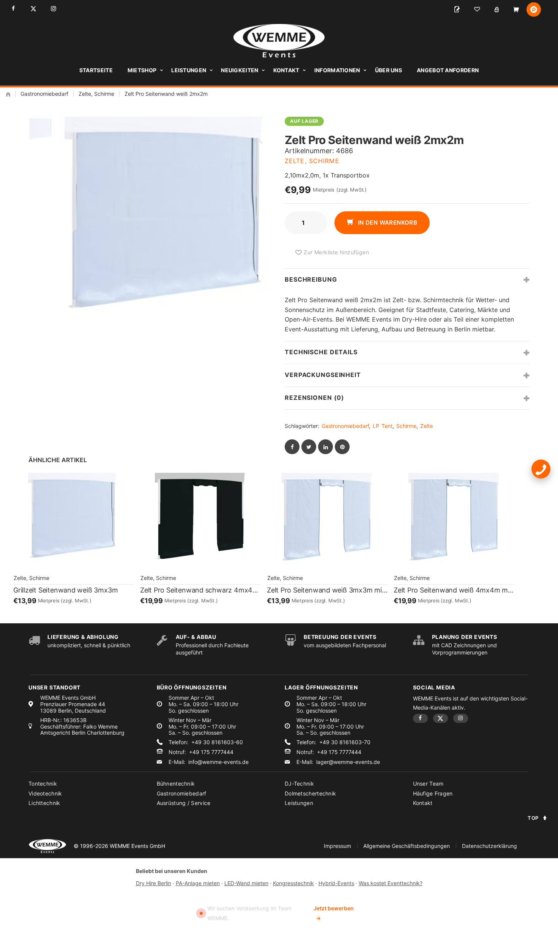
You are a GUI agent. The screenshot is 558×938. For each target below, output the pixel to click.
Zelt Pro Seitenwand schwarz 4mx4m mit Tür (200, 590)
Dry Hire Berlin (153, 883)
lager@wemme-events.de (348, 762)
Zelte (426, 426)
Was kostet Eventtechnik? (390, 883)
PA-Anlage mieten (198, 883)
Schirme (406, 426)
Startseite (96, 70)
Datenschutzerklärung (489, 846)
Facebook (13, 8)
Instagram (53, 8)
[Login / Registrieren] (496, 9)
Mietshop (142, 70)
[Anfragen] (457, 9)
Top (533, 818)
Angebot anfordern (448, 70)
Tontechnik (42, 783)
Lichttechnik (44, 803)
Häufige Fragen (433, 793)
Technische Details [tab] (321, 352)
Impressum (337, 846)
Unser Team (428, 783)
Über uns (388, 70)
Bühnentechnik (176, 783)
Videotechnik (45, 793)
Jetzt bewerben (334, 913)
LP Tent (382, 426)
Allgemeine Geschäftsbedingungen (406, 846)
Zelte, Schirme (96, 93)
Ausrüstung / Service (184, 803)
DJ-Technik (299, 783)
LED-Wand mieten (246, 883)
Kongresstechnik (293, 883)
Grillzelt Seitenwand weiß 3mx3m (65, 590)
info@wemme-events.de (218, 762)
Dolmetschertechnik (310, 793)
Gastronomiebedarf (44, 93)
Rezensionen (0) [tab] (314, 397)
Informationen (337, 70)
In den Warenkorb (386, 222)
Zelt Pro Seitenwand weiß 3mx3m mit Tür (327, 590)
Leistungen (188, 70)
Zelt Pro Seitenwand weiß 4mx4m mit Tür (454, 590)
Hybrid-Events (336, 883)
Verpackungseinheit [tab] (323, 375)
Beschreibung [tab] (311, 279)
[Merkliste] (477, 9)
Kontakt (286, 70)
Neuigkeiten (239, 70)
